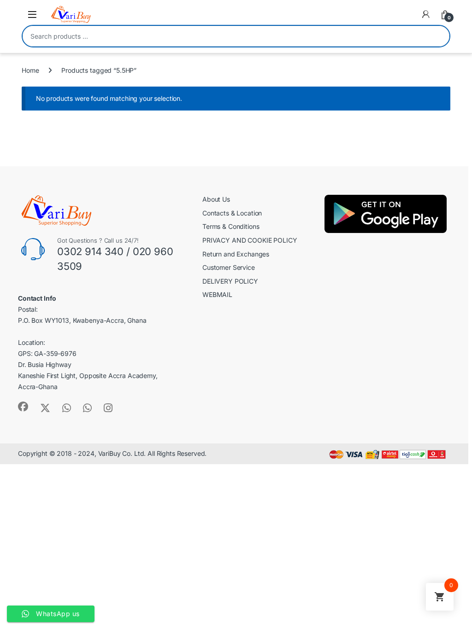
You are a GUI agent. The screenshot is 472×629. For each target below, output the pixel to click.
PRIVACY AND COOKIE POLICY (249, 240)
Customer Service (228, 267)
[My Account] (426, 14)
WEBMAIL (217, 294)
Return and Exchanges (235, 254)
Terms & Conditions (230, 226)
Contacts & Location (232, 213)
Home (30, 70)
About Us (216, 199)
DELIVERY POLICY (230, 281)
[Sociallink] (23, 407)
